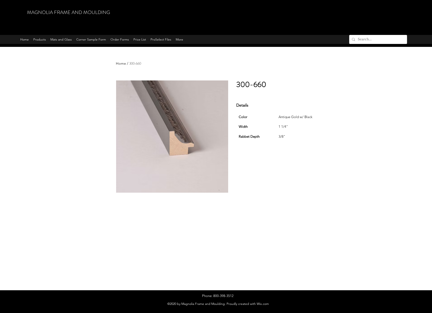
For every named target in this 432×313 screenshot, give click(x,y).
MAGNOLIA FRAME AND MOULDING (68, 12)
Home (121, 63)
